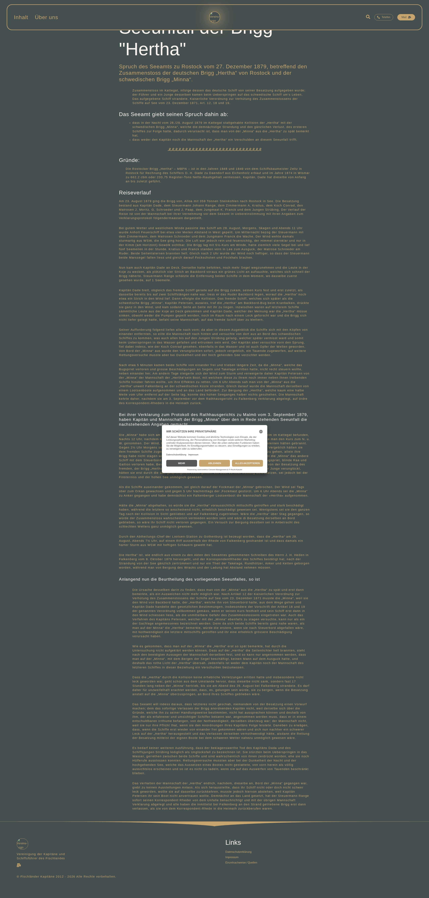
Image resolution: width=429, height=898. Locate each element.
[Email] (19, 865)
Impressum (231, 857)
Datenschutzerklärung (238, 851)
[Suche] (368, 17)
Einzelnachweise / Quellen (241, 862)
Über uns (46, 17)
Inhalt (21, 17)
